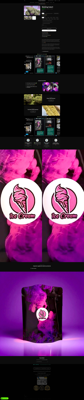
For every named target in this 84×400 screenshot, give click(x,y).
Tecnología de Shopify (30, 398)
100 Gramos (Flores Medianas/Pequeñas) (48, 22)
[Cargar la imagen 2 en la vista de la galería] (34, 18)
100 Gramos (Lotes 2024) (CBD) (47, 23)
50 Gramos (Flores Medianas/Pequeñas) (48, 20)
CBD (43, 13)
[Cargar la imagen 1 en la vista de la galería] (26, 18)
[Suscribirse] (47, 361)
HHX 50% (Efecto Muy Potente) (49, 13)
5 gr (45, 17)
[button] (24, 0)
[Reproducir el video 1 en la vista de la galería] (30, 18)
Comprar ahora (49, 30)
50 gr (54, 17)
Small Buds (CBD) (56, 13)
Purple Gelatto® (26, 398)
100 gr (57, 17)
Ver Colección (51, 100)
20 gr (51, 17)
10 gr (48, 17)
